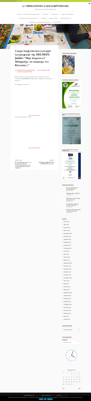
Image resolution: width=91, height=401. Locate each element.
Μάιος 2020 (66, 316)
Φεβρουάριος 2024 (68, 292)
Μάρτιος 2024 (67, 289)
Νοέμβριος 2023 (67, 298)
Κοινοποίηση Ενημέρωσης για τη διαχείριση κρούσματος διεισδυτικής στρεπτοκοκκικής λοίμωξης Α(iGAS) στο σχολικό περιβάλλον (23, 165)
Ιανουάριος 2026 (67, 236)
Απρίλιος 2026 (67, 227)
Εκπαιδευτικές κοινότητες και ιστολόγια (8, 0)
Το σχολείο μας (54, 14)
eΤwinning (43, 18)
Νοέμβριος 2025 (67, 242)
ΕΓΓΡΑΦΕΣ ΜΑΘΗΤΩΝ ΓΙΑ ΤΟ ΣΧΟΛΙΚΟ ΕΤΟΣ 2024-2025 (46, 163)
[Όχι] (89, 398)
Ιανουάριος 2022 (67, 310)
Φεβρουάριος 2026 (68, 233)
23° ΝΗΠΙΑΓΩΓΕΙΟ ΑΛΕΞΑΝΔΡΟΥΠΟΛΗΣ (45, 5)
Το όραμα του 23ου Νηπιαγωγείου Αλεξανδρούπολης (28, 14)
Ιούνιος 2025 (66, 251)
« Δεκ (63, 388)
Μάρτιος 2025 (67, 260)
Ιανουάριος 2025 (67, 266)
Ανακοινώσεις (45, 14)
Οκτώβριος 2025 (67, 245)
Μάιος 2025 (66, 254)
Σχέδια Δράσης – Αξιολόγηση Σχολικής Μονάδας (39, 22)
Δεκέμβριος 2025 (67, 239)
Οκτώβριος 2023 (67, 301)
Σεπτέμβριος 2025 (68, 248)
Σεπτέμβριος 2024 (68, 277)
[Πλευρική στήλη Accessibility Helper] (89, 3)
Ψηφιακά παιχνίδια (53, 18)
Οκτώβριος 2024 (67, 274)
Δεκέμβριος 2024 (67, 269)
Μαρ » (79, 388)
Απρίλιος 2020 (67, 319)
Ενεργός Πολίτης (57, 22)
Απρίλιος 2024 (67, 286)
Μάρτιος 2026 (67, 230)
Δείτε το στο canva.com (34, 115)
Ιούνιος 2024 (66, 280)
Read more (50, 399)
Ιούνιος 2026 (66, 221)
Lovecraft (54, 395)
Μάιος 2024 (66, 283)
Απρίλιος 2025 (67, 257)
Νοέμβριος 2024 (67, 271)
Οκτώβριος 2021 (67, 313)
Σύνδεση (19, 0)
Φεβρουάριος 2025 (68, 263)
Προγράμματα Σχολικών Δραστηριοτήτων (28, 18)
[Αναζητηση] (79, 341)
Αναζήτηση (64, 339)
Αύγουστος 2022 (67, 307)
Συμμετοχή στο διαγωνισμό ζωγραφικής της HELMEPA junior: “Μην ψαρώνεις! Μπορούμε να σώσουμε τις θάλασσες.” (33, 58)
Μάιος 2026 (66, 224)
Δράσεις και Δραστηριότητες (67, 14)
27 (66, 384)
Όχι (45, 399)
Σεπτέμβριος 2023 (68, 304)
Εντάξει (41, 399)
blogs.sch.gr (37, 395)
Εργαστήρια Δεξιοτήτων (65, 18)
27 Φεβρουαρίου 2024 (44, 70)
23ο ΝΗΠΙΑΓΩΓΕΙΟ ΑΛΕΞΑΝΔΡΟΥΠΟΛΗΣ (26, 70)
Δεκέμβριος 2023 (67, 295)
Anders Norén (64, 395)
